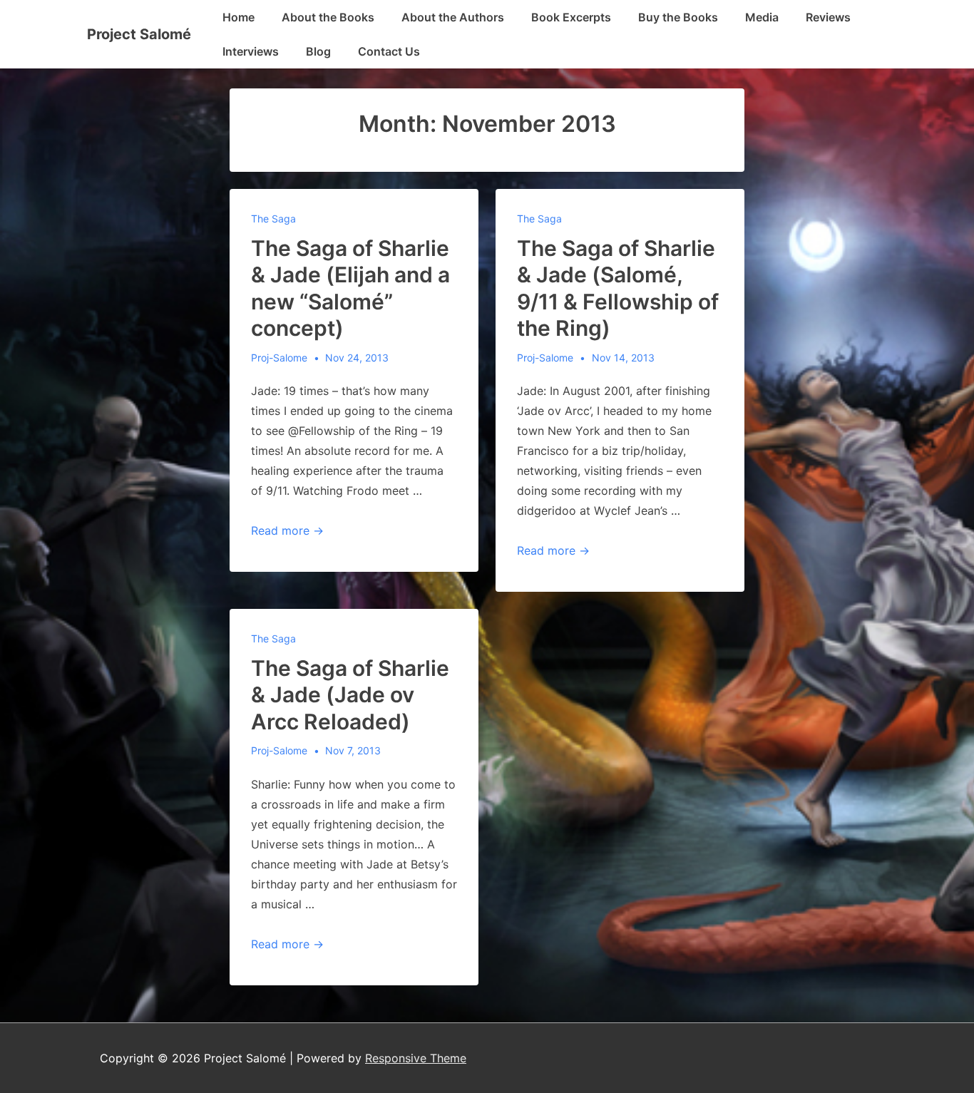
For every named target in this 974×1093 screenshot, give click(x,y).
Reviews (828, 17)
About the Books (328, 17)
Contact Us (389, 51)
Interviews (250, 51)
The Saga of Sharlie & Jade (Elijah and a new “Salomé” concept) (350, 288)
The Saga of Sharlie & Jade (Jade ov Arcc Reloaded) (350, 694)
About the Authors (452, 17)
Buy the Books (678, 17)
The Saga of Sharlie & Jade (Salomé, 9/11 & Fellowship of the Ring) (618, 288)
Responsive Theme (415, 1058)
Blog (318, 51)
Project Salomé (139, 34)
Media (762, 17)
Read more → (287, 530)
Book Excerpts (571, 17)
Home (238, 17)
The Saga (273, 218)
